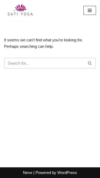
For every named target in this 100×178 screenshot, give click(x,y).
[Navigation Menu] (89, 10)
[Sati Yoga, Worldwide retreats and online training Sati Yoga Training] (20, 10)
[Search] (90, 63)
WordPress (67, 172)
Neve (27, 172)
